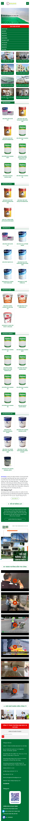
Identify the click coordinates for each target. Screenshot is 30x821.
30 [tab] (12, 561)
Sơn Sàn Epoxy (6, 102)
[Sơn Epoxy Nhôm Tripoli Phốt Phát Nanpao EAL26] (22, 149)
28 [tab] (9, 561)
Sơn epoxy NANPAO (7, 333)
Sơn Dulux (4, 33)
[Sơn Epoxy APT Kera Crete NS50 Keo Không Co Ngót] (22, 442)
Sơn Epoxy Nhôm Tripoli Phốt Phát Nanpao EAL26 (22, 158)
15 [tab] (20, 559)
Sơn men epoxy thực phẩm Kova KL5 (22, 306)
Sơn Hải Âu (4, 44)
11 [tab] (15, 559)
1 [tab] (1, 559)
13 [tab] (17, 559)
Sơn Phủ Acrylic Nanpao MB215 (22, 406)
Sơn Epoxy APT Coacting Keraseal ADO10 (7, 431)
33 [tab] (16, 561)
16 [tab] (22, 559)
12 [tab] (16, 559)
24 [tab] (4, 561)
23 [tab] (2, 561)
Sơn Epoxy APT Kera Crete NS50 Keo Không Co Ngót (22, 451)
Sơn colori (4, 28)
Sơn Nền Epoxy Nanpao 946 (7, 406)
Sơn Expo (4, 31)
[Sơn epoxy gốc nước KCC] (7, 111)
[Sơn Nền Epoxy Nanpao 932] (22, 168)
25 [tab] (5, 561)
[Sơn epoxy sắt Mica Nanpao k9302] (7, 168)
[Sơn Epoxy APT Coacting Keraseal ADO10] (7, 422)
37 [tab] (22, 561)
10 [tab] (13, 559)
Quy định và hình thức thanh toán (11, 811)
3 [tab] (4, 559)
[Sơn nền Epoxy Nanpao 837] (22, 130)
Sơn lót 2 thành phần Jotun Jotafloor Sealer (8, 220)
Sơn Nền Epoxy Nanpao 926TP (7, 157)
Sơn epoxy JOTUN (7, 184)
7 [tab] (9, 559)
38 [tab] (23, 561)
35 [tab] (19, 561)
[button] (2, 15)
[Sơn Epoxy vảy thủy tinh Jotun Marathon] (7, 130)
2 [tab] (2, 559)
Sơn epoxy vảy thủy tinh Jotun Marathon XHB (22, 120)
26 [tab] (6, 561)
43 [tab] (14, 563)
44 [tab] (15, 563)
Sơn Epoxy (3, 476)
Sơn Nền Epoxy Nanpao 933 (22, 388)
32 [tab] (15, 561)
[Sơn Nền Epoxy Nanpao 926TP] (7, 149)
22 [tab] (1, 561)
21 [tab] (29, 559)
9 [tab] (12, 559)
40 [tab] (26, 561)
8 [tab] (11, 559)
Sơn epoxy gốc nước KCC (8, 119)
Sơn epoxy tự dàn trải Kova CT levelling (7, 326)
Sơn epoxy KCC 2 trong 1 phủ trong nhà (7, 282)
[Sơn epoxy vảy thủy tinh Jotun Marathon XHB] (22, 111)
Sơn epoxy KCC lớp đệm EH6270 (22, 244)
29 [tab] (11, 561)
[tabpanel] (15, 542)
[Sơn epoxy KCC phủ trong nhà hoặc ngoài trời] (22, 254)
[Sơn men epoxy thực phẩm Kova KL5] (22, 298)
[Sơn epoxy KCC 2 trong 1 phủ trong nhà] (7, 274)
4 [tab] (5, 559)
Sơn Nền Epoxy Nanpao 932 (22, 176)
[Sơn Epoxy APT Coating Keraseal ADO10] (7, 461)
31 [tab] (13, 561)
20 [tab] (27, 559)
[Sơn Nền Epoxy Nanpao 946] (7, 398)
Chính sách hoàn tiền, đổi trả (10, 813)
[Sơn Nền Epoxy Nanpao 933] (22, 380)
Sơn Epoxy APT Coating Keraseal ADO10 (7, 469)
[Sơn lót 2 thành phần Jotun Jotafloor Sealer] (7, 212)
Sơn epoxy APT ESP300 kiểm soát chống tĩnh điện (7, 451)
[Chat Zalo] (3, 811)
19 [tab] (26, 559)
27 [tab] (8, 561)
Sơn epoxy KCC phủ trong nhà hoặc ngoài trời (22, 263)
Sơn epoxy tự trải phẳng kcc (22, 282)
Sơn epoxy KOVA (6, 289)
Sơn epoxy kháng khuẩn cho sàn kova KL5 (8, 307)
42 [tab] (29, 561)
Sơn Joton (4, 47)
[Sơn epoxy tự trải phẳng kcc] (22, 274)
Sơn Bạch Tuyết (5, 40)
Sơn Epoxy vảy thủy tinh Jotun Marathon (7, 139)
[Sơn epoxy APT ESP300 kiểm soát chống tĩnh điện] (7, 442)
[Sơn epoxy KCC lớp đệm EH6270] (22, 236)
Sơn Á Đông (4, 38)
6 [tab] (8, 559)
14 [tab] (19, 559)
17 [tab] (23, 559)
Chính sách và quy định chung (10, 808)
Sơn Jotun (4, 35)
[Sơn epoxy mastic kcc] (7, 254)
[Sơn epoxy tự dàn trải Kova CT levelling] (7, 318)
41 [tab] (27, 561)
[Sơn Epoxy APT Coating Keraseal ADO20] (22, 422)
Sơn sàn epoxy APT (7, 413)
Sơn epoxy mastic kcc (7, 262)
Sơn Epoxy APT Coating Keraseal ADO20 (22, 430)
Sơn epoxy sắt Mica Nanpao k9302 (7, 176)
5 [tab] (6, 559)
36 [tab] (20, 561)
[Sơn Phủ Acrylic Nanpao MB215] (22, 398)
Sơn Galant (4, 42)
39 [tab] (24, 561)
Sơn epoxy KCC (6, 227)
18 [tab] (24, 559)
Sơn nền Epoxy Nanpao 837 (22, 139)
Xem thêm (14, 498)
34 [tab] (17, 561)
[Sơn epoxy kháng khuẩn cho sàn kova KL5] (7, 298)
